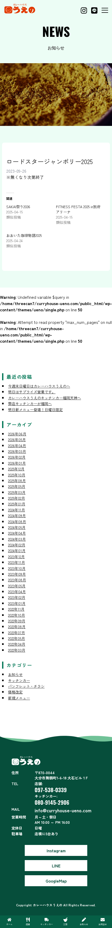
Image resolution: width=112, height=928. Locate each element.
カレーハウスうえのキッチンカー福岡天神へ (44, 397)
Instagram (56, 850)
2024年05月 (17, 527)
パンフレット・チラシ (26, 686)
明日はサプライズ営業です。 (31, 391)
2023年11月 (16, 562)
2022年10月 (16, 615)
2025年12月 (16, 468)
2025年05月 (16, 486)
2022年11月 (16, 609)
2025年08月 (17, 480)
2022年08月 (17, 626)
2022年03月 (16, 650)
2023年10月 (17, 568)
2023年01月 (17, 603)
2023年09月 (17, 574)
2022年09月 (16, 620)
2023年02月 (16, 597)
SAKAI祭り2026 (18, 206)
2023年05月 (17, 585)
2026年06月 (17, 433)
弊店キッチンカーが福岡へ (30, 403)
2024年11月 (16, 509)
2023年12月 (16, 556)
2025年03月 (17, 492)
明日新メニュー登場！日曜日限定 (35, 409)
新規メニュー (19, 698)
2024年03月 (17, 539)
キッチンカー (19, 680)
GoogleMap (56, 881)
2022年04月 (16, 644)
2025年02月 (16, 498)
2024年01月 (17, 550)
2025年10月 (16, 474)
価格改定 (15, 691)
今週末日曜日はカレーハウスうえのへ (39, 386)
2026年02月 (17, 457)
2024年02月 (16, 544)
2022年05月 (16, 638)
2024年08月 (17, 521)
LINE (56, 865)
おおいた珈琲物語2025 (24, 235)
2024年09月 (17, 515)
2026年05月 (17, 439)
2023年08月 (17, 579)
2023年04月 (17, 591)
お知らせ (15, 674)
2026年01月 (17, 463)
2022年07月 (16, 632)
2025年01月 (16, 503)
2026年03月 (17, 451)
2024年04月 (17, 533)
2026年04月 (17, 445)
